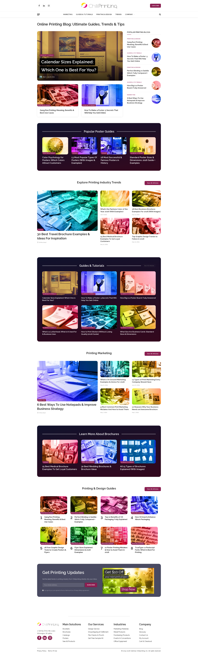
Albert (44, 77)
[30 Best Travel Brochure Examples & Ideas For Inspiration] (67, 211)
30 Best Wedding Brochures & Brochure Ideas (96, 467)
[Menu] (38, 14)
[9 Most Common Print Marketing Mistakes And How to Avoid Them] (114, 396)
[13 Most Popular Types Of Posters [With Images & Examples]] (84, 145)
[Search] (160, 14)
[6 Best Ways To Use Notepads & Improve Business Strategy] (156, 99)
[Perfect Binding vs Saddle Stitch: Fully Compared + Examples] (156, 71)
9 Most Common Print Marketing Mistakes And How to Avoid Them (114, 408)
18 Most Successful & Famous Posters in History (111, 160)
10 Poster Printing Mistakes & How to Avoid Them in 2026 (116, 549)
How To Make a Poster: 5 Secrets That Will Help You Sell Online (101, 111)
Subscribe (155, 5)
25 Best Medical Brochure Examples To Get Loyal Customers (111, 238)
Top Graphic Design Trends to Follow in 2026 (144, 237)
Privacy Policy (78, 590)
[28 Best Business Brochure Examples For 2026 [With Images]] (146, 199)
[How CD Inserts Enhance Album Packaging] (144, 505)
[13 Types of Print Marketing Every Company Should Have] (146, 369)
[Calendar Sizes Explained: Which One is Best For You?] (80, 56)
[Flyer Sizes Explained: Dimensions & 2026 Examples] (83, 536)
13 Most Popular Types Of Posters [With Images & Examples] (84, 160)
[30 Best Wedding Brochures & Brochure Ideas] (99, 451)
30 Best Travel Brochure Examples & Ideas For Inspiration (63, 236)
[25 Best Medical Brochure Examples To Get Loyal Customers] (114, 226)
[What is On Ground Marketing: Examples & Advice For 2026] (114, 369)
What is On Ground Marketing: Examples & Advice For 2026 (113, 381)
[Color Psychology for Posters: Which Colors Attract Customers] (55, 145)
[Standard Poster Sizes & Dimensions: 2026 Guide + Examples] (143, 145)
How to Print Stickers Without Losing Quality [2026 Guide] (96, 333)
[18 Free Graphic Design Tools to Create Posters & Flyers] (53, 536)
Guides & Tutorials (84, 14)
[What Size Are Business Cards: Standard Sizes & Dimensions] (138, 317)
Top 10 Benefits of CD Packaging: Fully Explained (116, 518)
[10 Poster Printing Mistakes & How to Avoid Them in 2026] (114, 536)
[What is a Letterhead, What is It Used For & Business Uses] (60, 317)
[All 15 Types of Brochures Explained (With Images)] (138, 451)
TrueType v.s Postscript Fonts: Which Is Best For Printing (145, 549)
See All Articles (149, 265)
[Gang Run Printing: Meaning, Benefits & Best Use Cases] (57, 95)
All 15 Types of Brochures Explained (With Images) (133, 467)
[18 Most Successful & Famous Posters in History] (114, 145)
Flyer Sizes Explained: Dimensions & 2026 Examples (84, 549)
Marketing (67, 14)
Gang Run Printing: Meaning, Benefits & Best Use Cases (57, 111)
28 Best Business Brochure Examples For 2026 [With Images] (146, 210)
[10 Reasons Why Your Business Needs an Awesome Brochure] (146, 396)
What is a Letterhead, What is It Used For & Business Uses (59, 333)
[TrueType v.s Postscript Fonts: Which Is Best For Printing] (144, 536)
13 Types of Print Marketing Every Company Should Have (146, 381)
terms (67, 590)
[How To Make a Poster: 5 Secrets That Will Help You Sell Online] (102, 95)
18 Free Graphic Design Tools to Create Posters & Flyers (55, 549)
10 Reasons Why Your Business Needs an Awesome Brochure (145, 408)
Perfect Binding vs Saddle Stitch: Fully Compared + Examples (138, 73)
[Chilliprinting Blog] (99, 5)
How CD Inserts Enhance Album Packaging (145, 518)
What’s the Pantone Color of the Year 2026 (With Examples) (114, 210)
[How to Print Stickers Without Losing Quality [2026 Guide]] (99, 317)
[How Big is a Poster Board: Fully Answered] (156, 85)
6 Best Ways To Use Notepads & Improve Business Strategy (136, 100)
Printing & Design (104, 14)
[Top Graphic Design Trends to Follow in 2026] (146, 226)
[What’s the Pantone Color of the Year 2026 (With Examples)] (114, 199)
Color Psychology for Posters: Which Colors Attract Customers (53, 160)
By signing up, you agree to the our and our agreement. (66, 590)
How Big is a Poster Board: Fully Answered (136, 86)
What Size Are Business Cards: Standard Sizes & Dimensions (137, 333)
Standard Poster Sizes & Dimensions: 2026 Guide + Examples (142, 160)
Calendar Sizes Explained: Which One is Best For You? (58, 299)
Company (129, 14)
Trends (118, 14)
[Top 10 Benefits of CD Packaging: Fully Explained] (114, 505)
